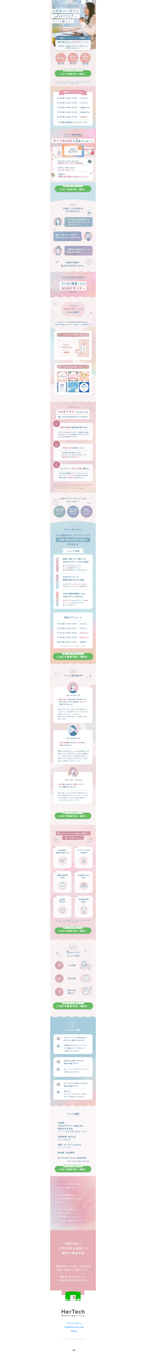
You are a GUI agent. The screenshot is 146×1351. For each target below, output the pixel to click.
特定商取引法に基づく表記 (74, 1327)
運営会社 (74, 1331)
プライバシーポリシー (74, 1323)
